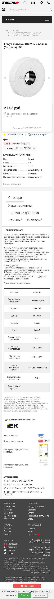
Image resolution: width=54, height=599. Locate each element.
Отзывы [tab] (15, 220)
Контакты (8, 510)
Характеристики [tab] (20, 205)
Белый (31, 159)
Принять (24, 595)
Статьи (31, 519)
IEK (29, 163)
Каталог (10, 19)
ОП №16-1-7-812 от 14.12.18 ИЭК (17, 484)
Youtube (11, 550)
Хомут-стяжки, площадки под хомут (26, 33)
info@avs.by (13, 544)
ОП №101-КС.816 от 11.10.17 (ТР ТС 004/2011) (24, 488)
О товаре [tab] (15, 198)
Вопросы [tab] (35, 220)
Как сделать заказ (36, 507)
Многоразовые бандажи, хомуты (24, 35)
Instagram (11, 547)
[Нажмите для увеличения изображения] (27, 77)
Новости (31, 528)
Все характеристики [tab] (12, 184)
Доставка (32, 510)
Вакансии (8, 513)
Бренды (7, 531)
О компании (9, 507)
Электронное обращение (10, 517)
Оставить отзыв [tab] (13, 134)
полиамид (33, 173)
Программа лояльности (38, 516)
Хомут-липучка (35, 170)
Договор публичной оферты (41, 554)
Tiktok (10, 553)
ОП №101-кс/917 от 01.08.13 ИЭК (18, 481)
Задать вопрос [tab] (39, 134)
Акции (30, 531)
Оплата (31, 513)
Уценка (7, 534)
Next (49, 78)
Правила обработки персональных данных (39, 548)
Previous (4, 78)
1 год (30, 166)
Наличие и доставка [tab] (23, 213)
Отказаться (40, 595)
